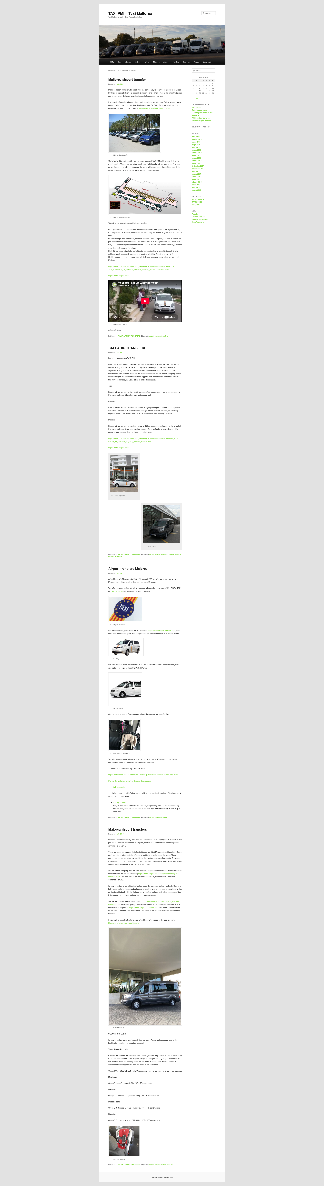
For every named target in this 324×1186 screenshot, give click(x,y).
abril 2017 (195, 171)
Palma (163, 1165)
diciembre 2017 (198, 166)
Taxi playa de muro (199, 110)
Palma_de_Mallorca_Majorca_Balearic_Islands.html (129, 780)
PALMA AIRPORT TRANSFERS (129, 336)
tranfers (164, 817)
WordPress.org (198, 222)
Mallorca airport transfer (127, 79)
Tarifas (146, 62)
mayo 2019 (196, 144)
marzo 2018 (196, 158)
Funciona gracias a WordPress (162, 1177)
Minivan (128, 62)
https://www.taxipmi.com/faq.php (161, 630)
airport (151, 336)
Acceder (195, 214)
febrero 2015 (196, 182)
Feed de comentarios (200, 219)
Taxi (119, 62)
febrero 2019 (196, 152)
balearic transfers (167, 554)
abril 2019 (195, 147)
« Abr (196, 98)
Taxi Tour (186, 62)
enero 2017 (196, 179)
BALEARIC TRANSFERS (127, 347)
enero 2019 (196, 155)
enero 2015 (196, 184)
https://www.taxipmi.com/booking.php (154, 108)
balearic (157, 554)
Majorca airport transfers (127, 829)
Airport (165, 62)
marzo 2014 (196, 190)
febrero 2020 (196, 139)
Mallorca (156, 62)
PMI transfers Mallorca (200, 118)
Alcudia (196, 62)
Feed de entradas (198, 216)
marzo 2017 (196, 174)
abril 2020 (195, 136)
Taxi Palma (196, 107)
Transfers (175, 62)
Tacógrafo (196, 204)
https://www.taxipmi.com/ (118, 275)
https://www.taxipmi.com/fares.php (143, 907)
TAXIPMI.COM (116, 591)
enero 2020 (196, 142)
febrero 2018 (196, 160)
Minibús (137, 62)
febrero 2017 (196, 176)
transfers (164, 336)
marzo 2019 (196, 150)
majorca (158, 336)
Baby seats (207, 62)
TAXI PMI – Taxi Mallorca (130, 13)
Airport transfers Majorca (127, 568)
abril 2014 (195, 187)
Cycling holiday (119, 802)
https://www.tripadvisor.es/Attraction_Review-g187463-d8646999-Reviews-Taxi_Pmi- (143, 774)
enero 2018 (196, 163)
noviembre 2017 (198, 168)
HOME (111, 62)
